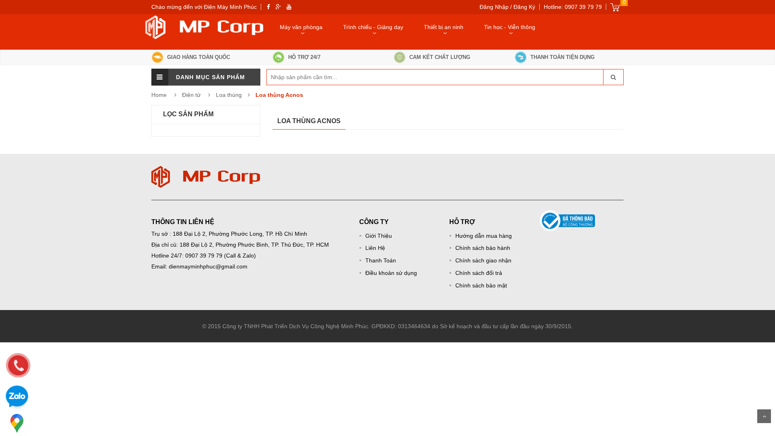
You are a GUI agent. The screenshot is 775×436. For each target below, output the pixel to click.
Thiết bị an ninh (443, 27)
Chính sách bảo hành (482, 248)
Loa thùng (229, 95)
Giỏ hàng (615, 7)
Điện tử (192, 95)
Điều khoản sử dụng (391, 273)
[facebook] (268, 7)
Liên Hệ (375, 248)
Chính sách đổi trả (478, 273)
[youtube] (289, 7)
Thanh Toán (380, 260)
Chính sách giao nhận (483, 260)
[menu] (159, 77)
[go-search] (613, 77)
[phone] (18, 365)
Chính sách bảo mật (481, 285)
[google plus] (278, 7)
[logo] (205, 170)
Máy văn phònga (301, 27)
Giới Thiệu (378, 236)
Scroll (764, 416)
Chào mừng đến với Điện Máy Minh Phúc (204, 7)
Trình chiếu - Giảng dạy (373, 27)
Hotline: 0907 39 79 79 (573, 7)
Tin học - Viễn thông (509, 27)
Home (159, 95)
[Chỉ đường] (17, 423)
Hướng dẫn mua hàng (483, 236)
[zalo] (17, 398)
